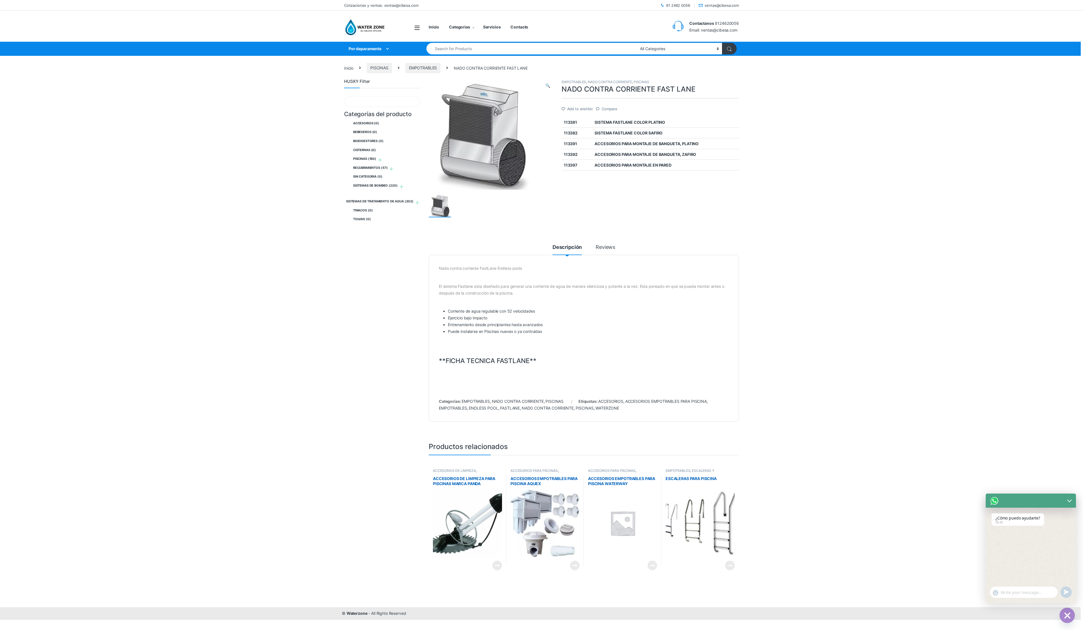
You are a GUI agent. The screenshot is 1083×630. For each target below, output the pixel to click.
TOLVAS (362, 219)
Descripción (567, 247)
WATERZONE (607, 408)
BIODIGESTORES (368, 141)
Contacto (519, 27)
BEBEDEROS (365, 132)
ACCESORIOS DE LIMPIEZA (454, 470)
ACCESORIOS (610, 401)
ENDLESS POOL (483, 408)
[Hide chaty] (1067, 615)
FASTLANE (510, 408)
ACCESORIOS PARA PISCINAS (534, 470)
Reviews (605, 247)
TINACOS (363, 210)
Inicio (434, 27)
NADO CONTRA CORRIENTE (610, 82)
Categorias (459, 27)
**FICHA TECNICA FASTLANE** (487, 361)
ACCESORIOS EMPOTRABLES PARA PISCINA (666, 401)
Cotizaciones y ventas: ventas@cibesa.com (381, 5)
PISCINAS (379, 67)
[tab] (567, 250)
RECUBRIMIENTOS (370, 168)
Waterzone (357, 613)
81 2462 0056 (678, 5)
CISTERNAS (364, 150)
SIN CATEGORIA (367, 176)
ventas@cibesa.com (722, 5)
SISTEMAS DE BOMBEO (375, 185)
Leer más (497, 565)
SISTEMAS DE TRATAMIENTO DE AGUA (379, 201)
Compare (609, 109)
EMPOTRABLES (423, 67)
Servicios (492, 27)
